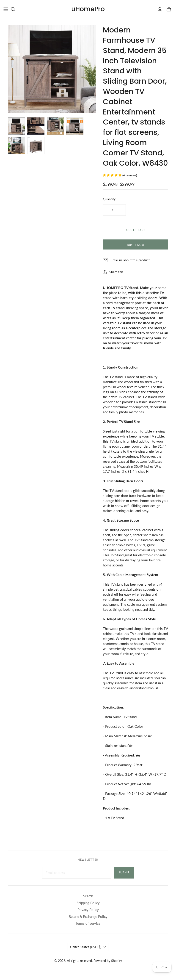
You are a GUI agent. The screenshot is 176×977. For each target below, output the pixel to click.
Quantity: (109, 199)
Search (88, 896)
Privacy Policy (88, 910)
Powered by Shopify (108, 961)
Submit (123, 872)
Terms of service (88, 923)
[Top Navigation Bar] (5, 9)
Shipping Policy (88, 903)
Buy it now (135, 245)
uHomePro (88, 9)
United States (85, 947)
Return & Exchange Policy (88, 916)
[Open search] (13, 9)
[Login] (159, 9)
